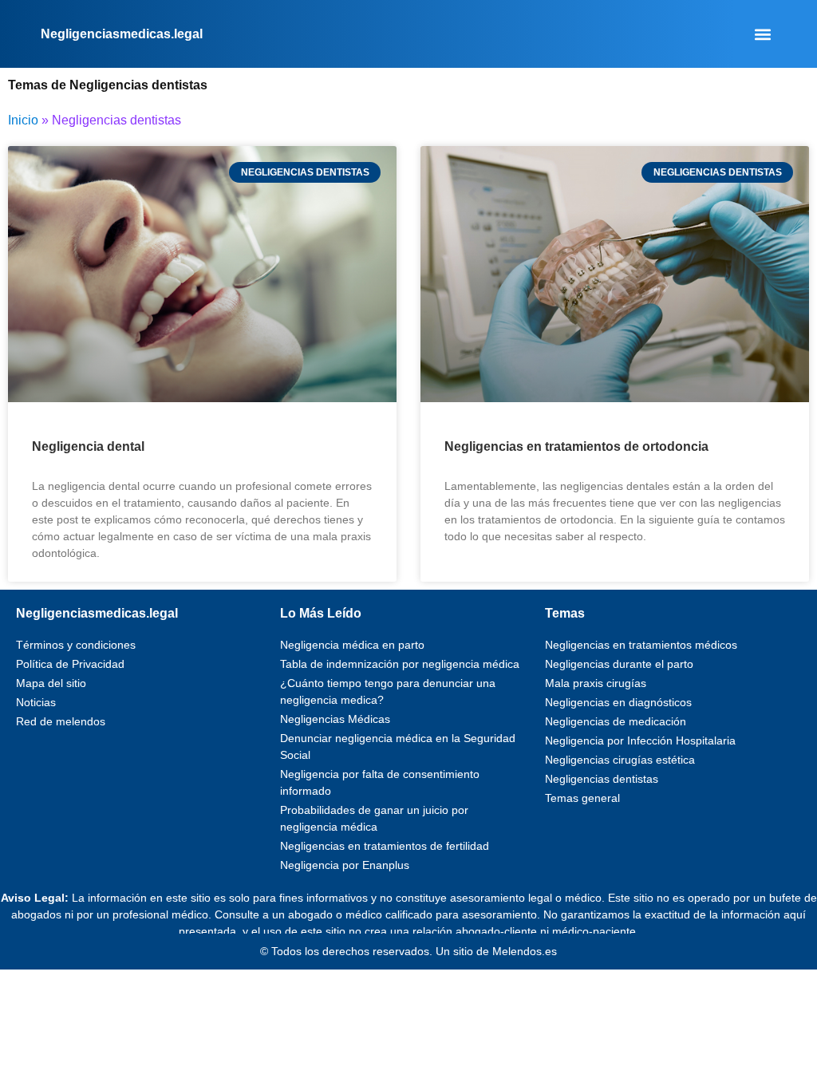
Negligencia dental (88, 446)
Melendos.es (524, 951)
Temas (565, 613)
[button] (763, 34)
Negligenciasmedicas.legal (122, 34)
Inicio (23, 120)
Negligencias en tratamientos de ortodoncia (576, 446)
